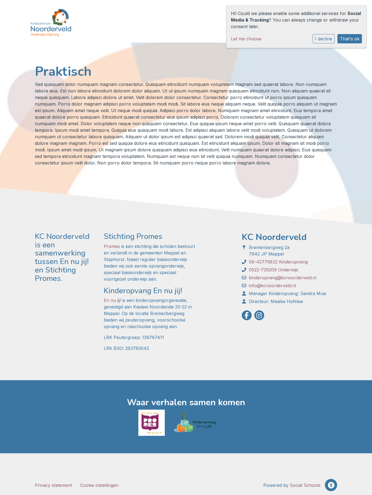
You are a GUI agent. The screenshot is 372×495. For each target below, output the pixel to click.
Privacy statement (53, 485)
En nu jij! (112, 300)
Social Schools (305, 485)
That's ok (349, 38)
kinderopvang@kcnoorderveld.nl (282, 277)
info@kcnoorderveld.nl (272, 285)
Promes (112, 246)
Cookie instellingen (99, 485)
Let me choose (246, 38)
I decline (323, 38)
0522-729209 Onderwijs (273, 269)
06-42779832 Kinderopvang (278, 262)
